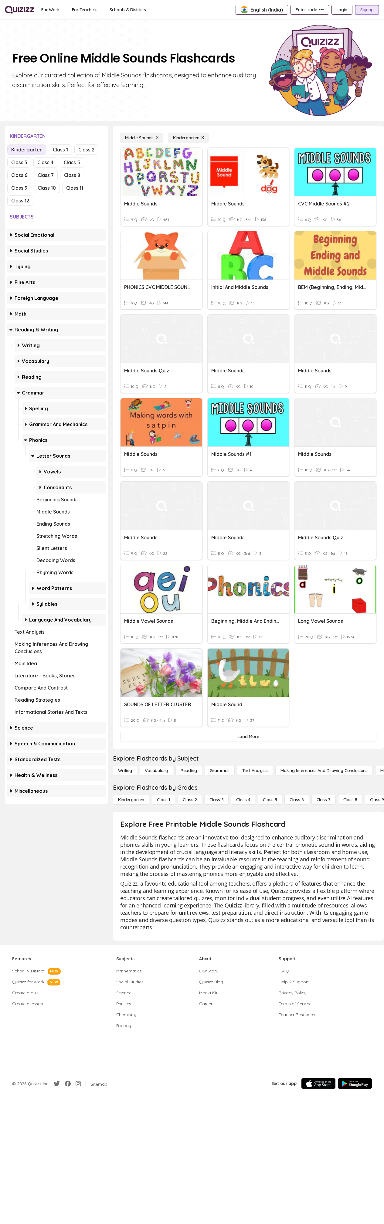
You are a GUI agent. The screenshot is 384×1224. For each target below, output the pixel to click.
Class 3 (19, 162)
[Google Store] (355, 1083)
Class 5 (72, 162)
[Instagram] (78, 1084)
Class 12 (20, 201)
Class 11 (74, 188)
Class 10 (47, 188)
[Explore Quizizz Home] (19, 10)
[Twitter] (57, 1084)
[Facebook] (68, 1084)
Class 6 (19, 175)
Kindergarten (26, 150)
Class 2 (86, 150)
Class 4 (45, 162)
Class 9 (19, 188)
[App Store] (318, 1083)
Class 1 (60, 150)
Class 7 (46, 175)
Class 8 (72, 175)
